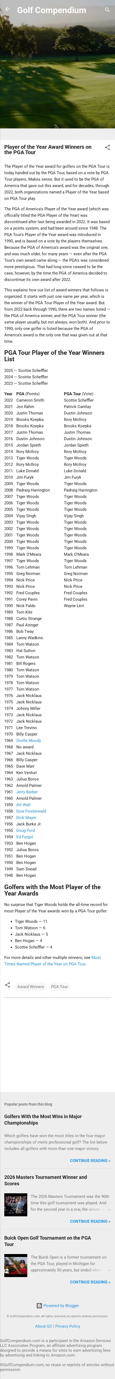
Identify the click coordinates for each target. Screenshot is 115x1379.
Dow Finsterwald (31, 811)
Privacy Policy (67, 1326)
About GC (43, 1326)
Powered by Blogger (61, 1305)
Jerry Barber (27, 792)
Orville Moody (28, 740)
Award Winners (30, 986)
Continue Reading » (90, 1160)
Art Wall (23, 804)
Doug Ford (25, 830)
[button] (107, 148)
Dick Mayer (26, 817)
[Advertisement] (57, 78)
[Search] (107, 11)
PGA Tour (59, 986)
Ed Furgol (24, 837)
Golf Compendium (51, 10)
